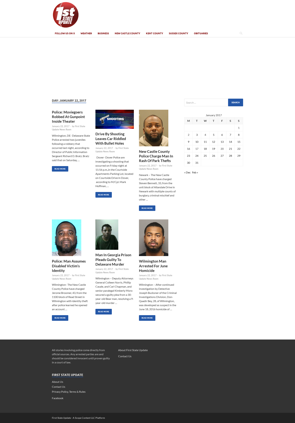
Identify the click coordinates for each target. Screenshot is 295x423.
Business (103, 33)
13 (222, 141)
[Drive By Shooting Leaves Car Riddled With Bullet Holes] (114, 121)
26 (213, 155)
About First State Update (133, 350)
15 (238, 141)
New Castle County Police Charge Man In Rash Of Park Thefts (156, 156)
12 (213, 141)
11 (205, 141)
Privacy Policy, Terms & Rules (69, 391)
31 (196, 162)
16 (188, 148)
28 (230, 155)
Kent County (154, 33)
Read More (59, 168)
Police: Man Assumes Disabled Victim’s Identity (69, 266)
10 (196, 141)
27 (222, 155)
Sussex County (178, 33)
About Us (57, 381)
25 (205, 155)
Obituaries (201, 33)
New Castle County (127, 33)
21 (230, 148)
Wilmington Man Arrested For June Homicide (153, 266)
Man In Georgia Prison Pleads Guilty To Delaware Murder (113, 259)
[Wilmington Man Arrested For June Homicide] (158, 239)
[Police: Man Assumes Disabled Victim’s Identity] (71, 239)
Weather (86, 33)
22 (238, 148)
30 (188, 162)
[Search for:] (213, 102)
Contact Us (58, 386)
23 (188, 155)
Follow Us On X (65, 33)
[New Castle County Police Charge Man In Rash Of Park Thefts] (158, 129)
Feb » (195, 172)
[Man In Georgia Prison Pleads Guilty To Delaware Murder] (114, 235)
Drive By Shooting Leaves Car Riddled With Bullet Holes (110, 138)
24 (196, 155)
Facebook (57, 398)
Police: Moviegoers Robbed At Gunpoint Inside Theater (68, 117)
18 (205, 148)
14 (230, 141)
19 (213, 148)
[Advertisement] (147, 68)
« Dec (187, 172)
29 (238, 155)
